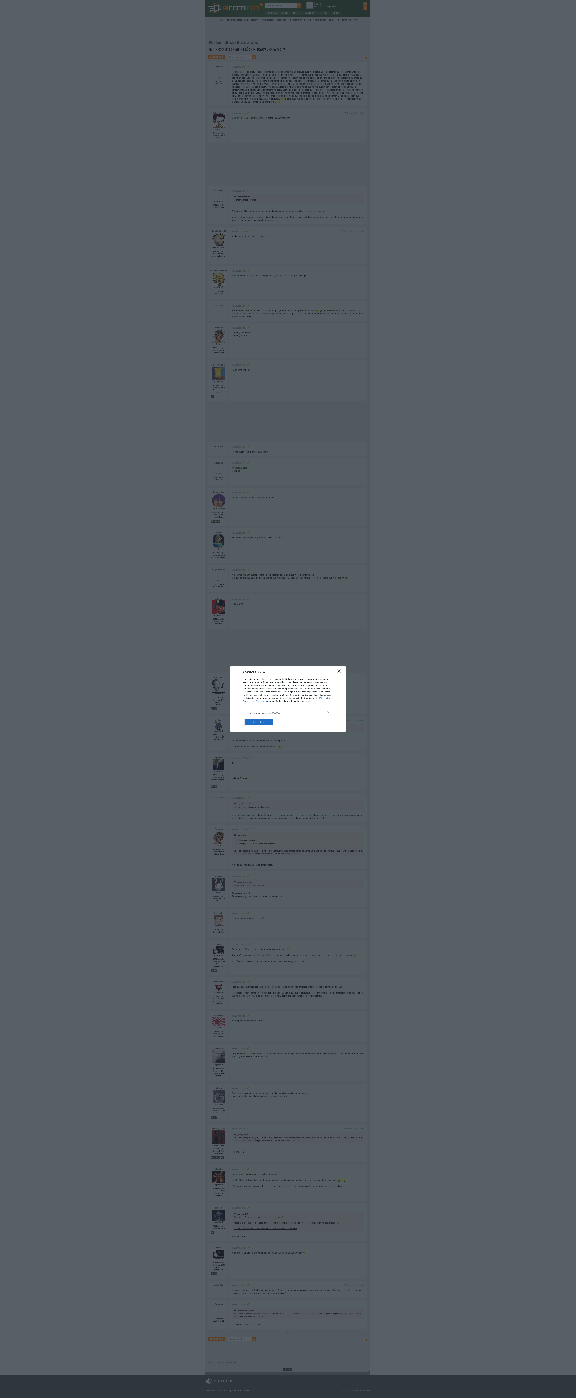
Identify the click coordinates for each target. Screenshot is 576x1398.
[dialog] (288, 699)
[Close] (340, 672)
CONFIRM (259, 722)
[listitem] (288, 712)
